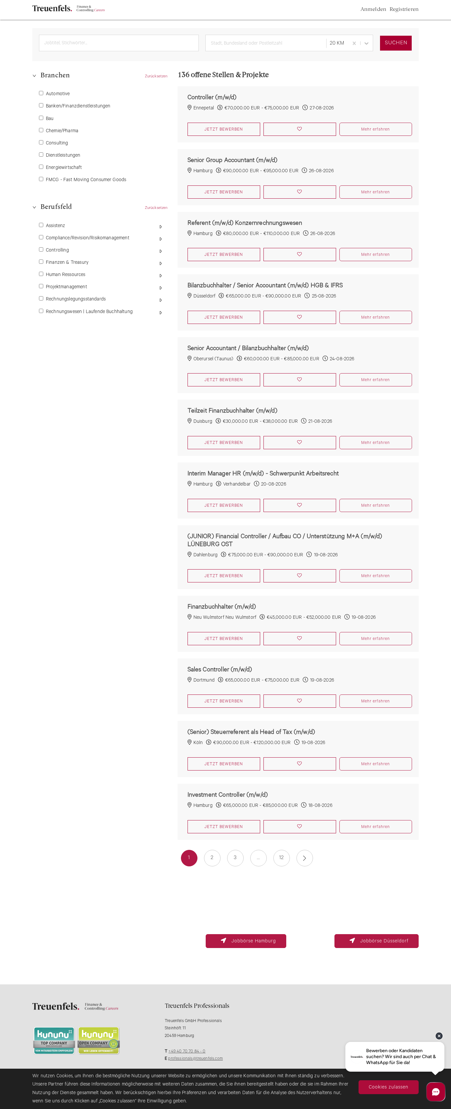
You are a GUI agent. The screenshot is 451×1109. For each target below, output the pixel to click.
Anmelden (373, 9)
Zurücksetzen (156, 76)
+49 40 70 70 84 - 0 (186, 1051)
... (258, 858)
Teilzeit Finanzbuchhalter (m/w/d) (232, 410)
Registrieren (404, 9)
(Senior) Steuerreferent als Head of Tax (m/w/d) (251, 731)
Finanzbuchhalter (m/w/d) (222, 606)
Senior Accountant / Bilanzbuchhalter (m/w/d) (248, 347)
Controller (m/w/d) (212, 96)
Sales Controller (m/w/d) (220, 669)
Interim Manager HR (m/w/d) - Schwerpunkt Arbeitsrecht (263, 473)
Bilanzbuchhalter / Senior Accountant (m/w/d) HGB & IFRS (265, 285)
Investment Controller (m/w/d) (228, 794)
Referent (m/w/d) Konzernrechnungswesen (245, 222)
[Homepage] (68, 10)
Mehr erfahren (375, 129)
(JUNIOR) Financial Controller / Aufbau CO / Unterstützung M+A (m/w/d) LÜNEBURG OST (285, 539)
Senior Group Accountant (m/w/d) (233, 159)
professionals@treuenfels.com (195, 1058)
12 (281, 858)
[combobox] (264, 43)
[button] (100, 78)
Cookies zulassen (388, 1087)
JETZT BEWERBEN (223, 129)
